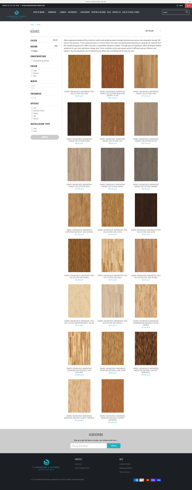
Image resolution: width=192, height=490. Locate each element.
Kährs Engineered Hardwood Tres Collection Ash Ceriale (112, 301)
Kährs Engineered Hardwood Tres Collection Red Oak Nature (146, 255)
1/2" (34, 98)
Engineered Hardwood (41, 61)
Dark (35, 76)
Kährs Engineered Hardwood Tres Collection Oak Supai (146, 210)
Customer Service (124, 464)
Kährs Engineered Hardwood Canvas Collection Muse (79, 164)
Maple (35, 113)
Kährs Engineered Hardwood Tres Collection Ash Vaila (112, 255)
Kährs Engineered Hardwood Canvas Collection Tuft (112, 119)
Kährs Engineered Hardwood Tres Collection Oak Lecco (112, 210)
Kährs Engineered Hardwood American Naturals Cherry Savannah (112, 396)
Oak (34, 116)
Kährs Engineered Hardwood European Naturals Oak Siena (112, 348)
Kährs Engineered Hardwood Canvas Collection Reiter (146, 119)
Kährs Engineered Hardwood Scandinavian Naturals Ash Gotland (79, 348)
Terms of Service (124, 472)
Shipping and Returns (126, 468)
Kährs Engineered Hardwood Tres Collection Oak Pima (79, 71)
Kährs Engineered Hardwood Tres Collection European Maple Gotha (79, 301)
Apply (45, 137)
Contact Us (116, 12)
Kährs (35, 51)
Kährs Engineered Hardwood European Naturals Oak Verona (79, 210)
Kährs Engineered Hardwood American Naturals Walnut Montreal (146, 348)
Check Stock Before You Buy (96, 2)
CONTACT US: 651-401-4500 (10, 5)
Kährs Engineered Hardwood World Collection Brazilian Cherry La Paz (112, 71)
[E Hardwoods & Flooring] (16, 14)
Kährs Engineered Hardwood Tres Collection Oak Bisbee (79, 255)
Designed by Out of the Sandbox (61, 479)
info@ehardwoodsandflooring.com (33, 5)
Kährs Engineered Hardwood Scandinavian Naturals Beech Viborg (146, 301)
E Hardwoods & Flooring (42, 479)
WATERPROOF (72, 12)
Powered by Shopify (78, 479)
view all (55, 40)
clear (56, 46)
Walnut (35, 119)
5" (34, 86)
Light (35, 71)
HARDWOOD (52, 12)
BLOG (109, 12)
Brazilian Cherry (38, 111)
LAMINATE (63, 12)
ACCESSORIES (85, 12)
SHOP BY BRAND (39, 12)
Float (35, 131)
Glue (35, 128)
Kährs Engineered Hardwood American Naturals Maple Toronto (79, 396)
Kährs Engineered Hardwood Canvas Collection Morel (112, 164)
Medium (36, 73)
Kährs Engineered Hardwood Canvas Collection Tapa (146, 71)
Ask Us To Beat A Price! (131, 12)
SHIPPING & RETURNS (98, 12)
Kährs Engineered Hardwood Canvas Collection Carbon (146, 164)
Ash (34, 108)
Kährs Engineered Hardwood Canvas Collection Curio (79, 119)
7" (34, 88)
